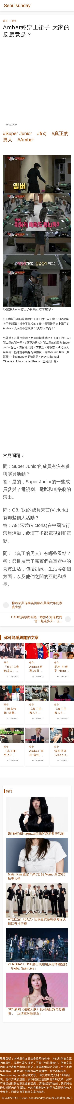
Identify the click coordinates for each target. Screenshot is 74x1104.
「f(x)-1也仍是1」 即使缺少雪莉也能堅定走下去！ (11, 669)
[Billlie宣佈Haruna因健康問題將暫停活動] (37, 814)
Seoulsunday (17, 5)
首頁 (5, 21)
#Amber (26, 139)
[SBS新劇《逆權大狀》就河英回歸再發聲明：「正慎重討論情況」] (37, 990)
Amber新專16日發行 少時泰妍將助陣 (36, 669)
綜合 (14, 21)
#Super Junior (17, 133)
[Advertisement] (37, 77)
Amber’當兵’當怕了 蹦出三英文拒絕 (37, 753)
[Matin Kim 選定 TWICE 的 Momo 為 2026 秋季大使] (37, 855)
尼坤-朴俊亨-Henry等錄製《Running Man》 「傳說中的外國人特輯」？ (62, 669)
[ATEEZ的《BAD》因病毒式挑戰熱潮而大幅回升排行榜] (37, 900)
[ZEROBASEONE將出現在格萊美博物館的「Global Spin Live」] (37, 945)
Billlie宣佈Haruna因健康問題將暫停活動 (36, 833)
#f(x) (42, 133)
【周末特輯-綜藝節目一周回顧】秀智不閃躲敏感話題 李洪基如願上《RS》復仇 (11, 711)
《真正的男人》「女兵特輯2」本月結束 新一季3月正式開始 (36, 711)
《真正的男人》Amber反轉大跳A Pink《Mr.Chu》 (62, 711)
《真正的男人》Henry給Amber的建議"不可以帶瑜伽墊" (11, 753)
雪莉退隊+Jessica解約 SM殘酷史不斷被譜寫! (62, 753)
